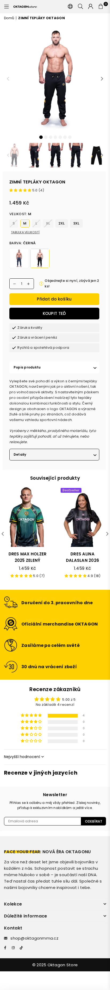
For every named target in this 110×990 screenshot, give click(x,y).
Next (102, 79)
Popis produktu (27, 367)
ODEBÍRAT (93, 821)
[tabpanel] (55, 78)
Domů (9, 18)
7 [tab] (69, 136)
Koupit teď (54, 313)
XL (48, 223)
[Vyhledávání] (81, 7)
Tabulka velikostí (25, 232)
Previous (8, 79)
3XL (76, 223)
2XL (61, 223)
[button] (20, 190)
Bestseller (71, 490)
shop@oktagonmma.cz (34, 938)
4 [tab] (55, 136)
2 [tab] (45, 136)
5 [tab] (60, 136)
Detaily (20, 454)
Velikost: (20, 214)
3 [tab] (50, 136)
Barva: (22, 243)
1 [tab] (40, 136)
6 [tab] (64, 136)
